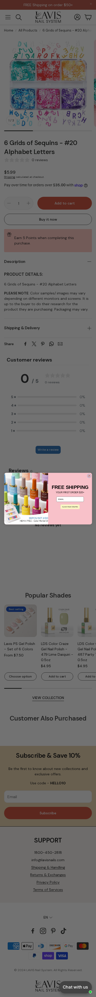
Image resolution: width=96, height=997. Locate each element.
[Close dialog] (89, 476)
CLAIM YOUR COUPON (70, 506)
